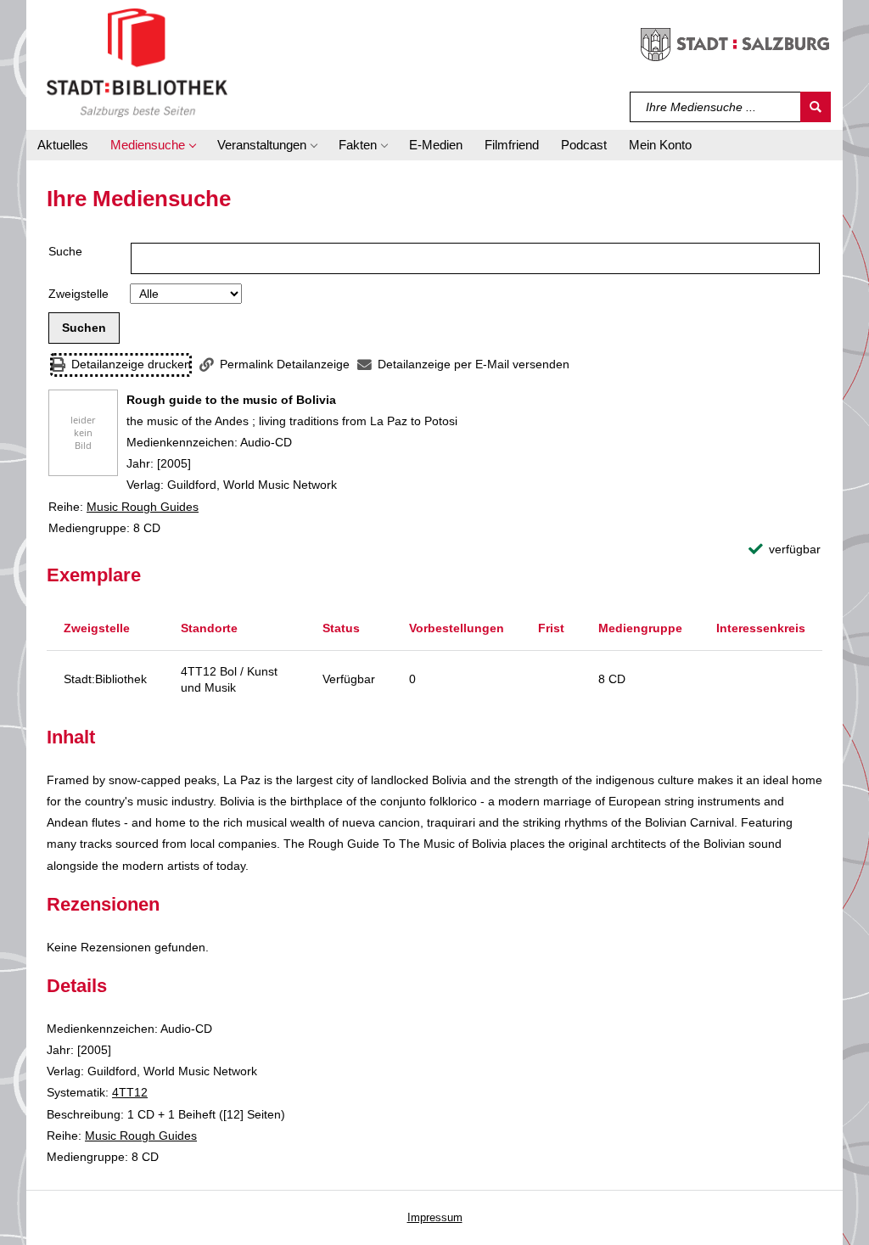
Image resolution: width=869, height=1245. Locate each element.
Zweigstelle (78, 293)
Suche (65, 251)
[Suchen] (815, 107)
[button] (152, 145)
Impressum (435, 1217)
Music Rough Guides (143, 506)
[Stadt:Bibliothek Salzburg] (137, 62)
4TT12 (130, 1092)
